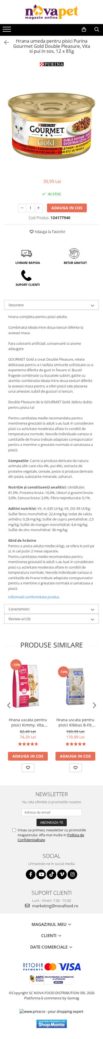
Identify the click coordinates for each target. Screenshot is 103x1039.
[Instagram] (72, 874)
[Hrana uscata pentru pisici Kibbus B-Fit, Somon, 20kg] (75, 686)
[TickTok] (51, 874)
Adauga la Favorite (49, 231)
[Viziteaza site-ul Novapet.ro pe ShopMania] (51, 1024)
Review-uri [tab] (19, 618)
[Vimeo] (62, 874)
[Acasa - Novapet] (51, 12)
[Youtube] (41, 874)
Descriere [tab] (16, 304)
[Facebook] (30, 874)
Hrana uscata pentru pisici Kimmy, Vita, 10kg (28, 722)
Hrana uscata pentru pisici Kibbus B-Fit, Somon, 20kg (75, 722)
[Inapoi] (4, 42)
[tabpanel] (51, 126)
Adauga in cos (66, 207)
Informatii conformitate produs (33, 596)
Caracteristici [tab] (19, 609)
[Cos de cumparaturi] (84, 29)
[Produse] (7, 31)
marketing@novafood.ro (54, 905)
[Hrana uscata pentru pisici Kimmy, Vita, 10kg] (28, 686)
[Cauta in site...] (97, 29)
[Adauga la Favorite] (28, 767)
